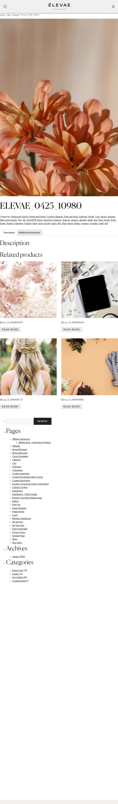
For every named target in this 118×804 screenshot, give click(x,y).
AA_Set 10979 (29, 220)
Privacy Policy (18, 532)
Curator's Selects (55, 216)
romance (85, 223)
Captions (16, 460)
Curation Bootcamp (21, 480)
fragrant (27, 223)
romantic (94, 223)
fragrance (18, 223)
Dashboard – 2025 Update (24, 494)
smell (101, 223)
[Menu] (5, 6)
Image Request (19, 508)
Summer (111, 216)
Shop (14, 539)
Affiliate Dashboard (21, 439)
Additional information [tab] (29, 232)
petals (77, 223)
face (96, 220)
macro (54, 223)
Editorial (15, 15)
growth (47, 223)
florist (113, 220)
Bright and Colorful (20, 216)
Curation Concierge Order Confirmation (30, 484)
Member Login (113, 6)
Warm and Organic (8, 220)
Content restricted (20, 473)
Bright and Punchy (38, 216)
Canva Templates (20, 456)
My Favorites (18, 525)
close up (66, 220)
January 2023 (18, 556)
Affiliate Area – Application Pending (34, 442)
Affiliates (16, 446)
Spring (103, 216)
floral (100, 220)
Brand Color (18, 570)
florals (107, 220)
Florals (91, 216)
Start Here (17, 542)
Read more (10, 329)
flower (3, 223)
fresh (34, 223)
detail (90, 220)
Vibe (9, 15)
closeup (74, 220)
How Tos (16, 504)
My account (17, 522)
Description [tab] (9, 232)
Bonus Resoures (20, 453)
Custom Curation (20, 487)
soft (106, 223)
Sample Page (18, 536)
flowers (10, 223)
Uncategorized (19, 581)
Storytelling (17, 577)
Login (15, 515)
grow (40, 223)
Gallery (15, 501)
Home (2, 15)
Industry (16, 574)
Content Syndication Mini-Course (27, 477)
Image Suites (18, 511)
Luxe (97, 216)
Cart (14, 463)
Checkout (16, 467)
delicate (83, 220)
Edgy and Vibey (71, 216)
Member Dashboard (21, 518)
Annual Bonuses (19, 449)
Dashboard (17, 491)
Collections (17, 470)
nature (70, 223)
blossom (57, 220)
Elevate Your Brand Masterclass (27, 498)
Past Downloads (19, 529)
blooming (48, 220)
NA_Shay (62, 223)
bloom (40, 220)
